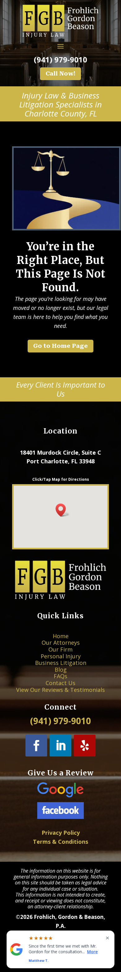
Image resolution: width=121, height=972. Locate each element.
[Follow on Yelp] (85, 745)
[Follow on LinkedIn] (60, 745)
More (92, 952)
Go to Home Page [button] (60, 346)
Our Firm (60, 649)
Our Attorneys (61, 642)
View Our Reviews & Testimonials (60, 689)
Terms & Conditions (60, 841)
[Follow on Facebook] (36, 745)
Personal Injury (61, 656)
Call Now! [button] (60, 73)
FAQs (60, 676)
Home (61, 636)
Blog (61, 669)
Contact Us (60, 683)
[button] (62, 510)
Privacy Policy (61, 832)
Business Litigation (60, 662)
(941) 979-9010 (60, 59)
